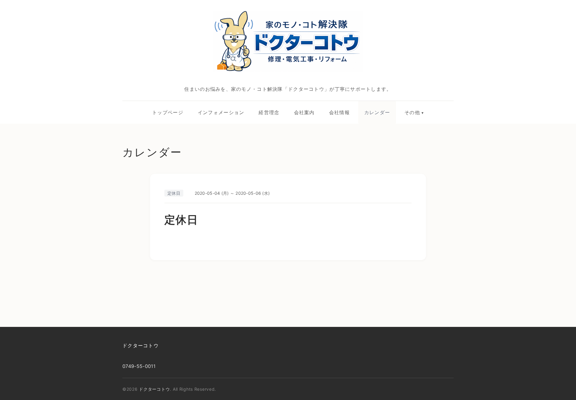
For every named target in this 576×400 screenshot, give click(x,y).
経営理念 (269, 112)
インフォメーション (221, 112)
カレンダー (377, 112)
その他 (412, 112)
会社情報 (339, 112)
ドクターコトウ (140, 345)
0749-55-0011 (138, 366)
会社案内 (304, 112)
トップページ (167, 112)
